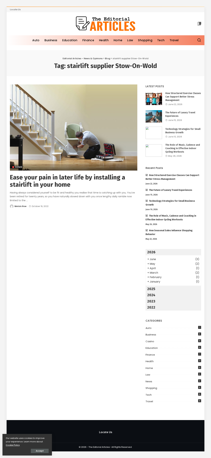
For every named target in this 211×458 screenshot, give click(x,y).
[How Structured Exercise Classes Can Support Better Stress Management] (154, 99)
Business (151, 334)
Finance (150, 354)
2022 (151, 307)
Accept (40, 450)
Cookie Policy (13, 445)
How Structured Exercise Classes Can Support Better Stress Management (183, 97)
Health (150, 361)
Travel (149, 401)
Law (148, 374)
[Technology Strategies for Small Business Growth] (154, 133)
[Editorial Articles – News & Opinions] (105, 24)
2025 (151, 289)
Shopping (151, 388)
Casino (150, 341)
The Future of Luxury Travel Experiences (170, 190)
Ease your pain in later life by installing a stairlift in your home (67, 181)
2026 (151, 252)
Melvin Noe (20, 206)
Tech (149, 394)
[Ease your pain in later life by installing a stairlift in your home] (73, 127)
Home (18, 167)
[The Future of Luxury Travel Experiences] (154, 116)
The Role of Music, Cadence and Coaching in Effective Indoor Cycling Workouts (182, 148)
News (149, 381)
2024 (151, 295)
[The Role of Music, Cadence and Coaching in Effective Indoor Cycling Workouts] (154, 150)
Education (152, 348)
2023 (151, 301)
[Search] (199, 40)
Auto (148, 328)
